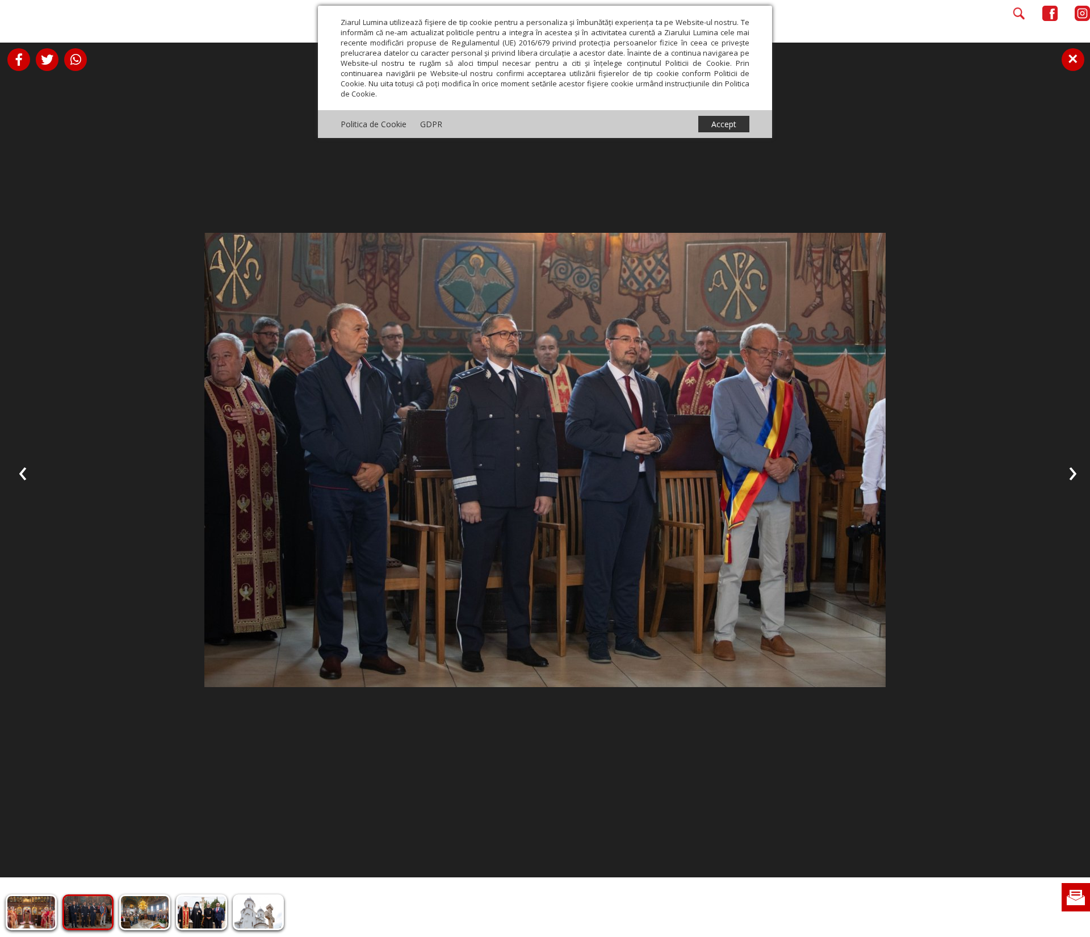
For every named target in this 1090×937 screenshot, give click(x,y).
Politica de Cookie (373, 124)
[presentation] (22, 471)
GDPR (431, 124)
